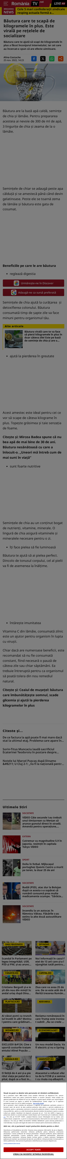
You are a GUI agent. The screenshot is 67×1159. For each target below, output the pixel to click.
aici (5, 1117)
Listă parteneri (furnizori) (12, 1143)
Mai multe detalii (38, 1103)
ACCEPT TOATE (33, 1149)
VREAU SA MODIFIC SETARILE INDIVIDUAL (33, 1154)
